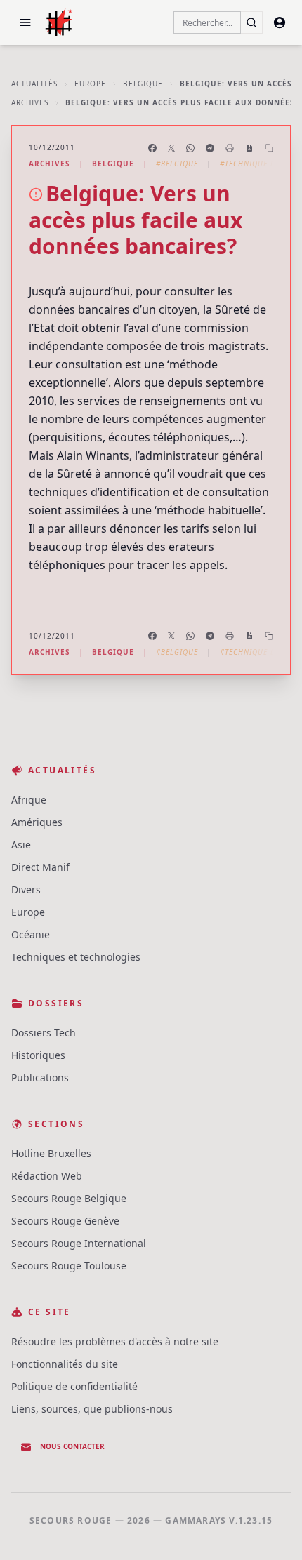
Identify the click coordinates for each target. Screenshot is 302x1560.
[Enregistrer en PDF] (249, 148)
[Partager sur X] (171, 148)
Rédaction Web (46, 1175)
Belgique (143, 83)
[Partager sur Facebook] (152, 148)
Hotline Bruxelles (51, 1153)
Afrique (28, 799)
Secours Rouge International (78, 1243)
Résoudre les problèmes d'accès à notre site (114, 1341)
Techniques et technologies (75, 957)
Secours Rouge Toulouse (68, 1265)
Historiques (38, 1055)
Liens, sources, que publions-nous (92, 1408)
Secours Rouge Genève (65, 1220)
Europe (90, 83)
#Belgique (177, 163)
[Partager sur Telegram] (210, 148)
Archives (29, 102)
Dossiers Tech (43, 1032)
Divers (26, 889)
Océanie (30, 934)
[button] (25, 22)
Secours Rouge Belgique (68, 1198)
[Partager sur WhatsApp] (190, 148)
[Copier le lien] (269, 148)
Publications (40, 1077)
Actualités (34, 83)
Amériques (37, 822)
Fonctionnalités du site (64, 1364)
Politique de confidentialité (74, 1386)
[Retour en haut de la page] (271, 1529)
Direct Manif (40, 867)
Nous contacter (72, 1446)
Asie (21, 844)
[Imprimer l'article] (229, 148)
